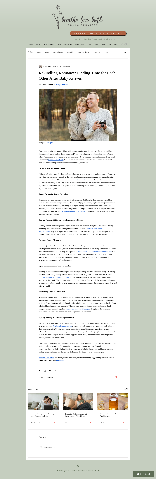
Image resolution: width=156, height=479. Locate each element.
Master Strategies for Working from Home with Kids (42, 415)
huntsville (70, 52)
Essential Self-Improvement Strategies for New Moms (76, 415)
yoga (47, 52)
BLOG (30, 52)
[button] (125, 52)
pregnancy (96, 52)
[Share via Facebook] (40, 370)
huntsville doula (83, 52)
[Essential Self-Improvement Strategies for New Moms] (78, 401)
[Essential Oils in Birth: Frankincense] (112, 401)
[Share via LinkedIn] (50, 370)
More (106, 52)
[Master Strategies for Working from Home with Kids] (43, 401)
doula (39, 52)
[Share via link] (55, 370)
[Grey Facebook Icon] (121, 44)
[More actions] (116, 66)
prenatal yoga (58, 52)
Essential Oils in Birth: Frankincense (108, 415)
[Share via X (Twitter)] (45, 370)
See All (126, 389)
